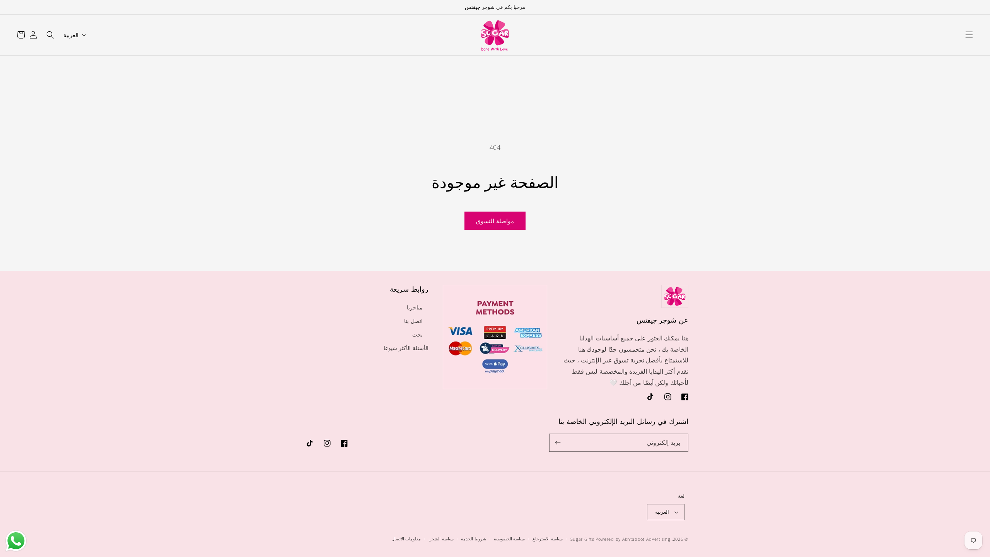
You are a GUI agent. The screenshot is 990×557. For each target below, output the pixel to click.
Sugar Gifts (582, 539)
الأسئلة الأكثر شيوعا (406, 348)
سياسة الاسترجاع (548, 539)
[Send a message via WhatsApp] (16, 541)
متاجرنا (415, 307)
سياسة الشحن (441, 539)
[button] (969, 34)
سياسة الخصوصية (509, 539)
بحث (417, 334)
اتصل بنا (413, 321)
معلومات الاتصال (406, 539)
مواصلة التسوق (495, 221)
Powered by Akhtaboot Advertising (633, 539)
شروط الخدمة (473, 539)
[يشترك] (558, 443)
